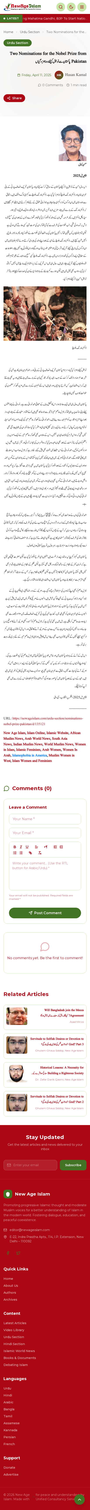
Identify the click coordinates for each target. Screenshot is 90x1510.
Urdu (7, 1388)
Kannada (10, 1430)
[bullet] (21, 852)
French (9, 1444)
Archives (10, 1300)
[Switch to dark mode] (71, 7)
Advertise (11, 1474)
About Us (10, 1286)
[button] (36, 847)
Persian (9, 1437)
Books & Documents (19, 1358)
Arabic (8, 1402)
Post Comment (48, 913)
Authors (9, 1293)
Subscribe (73, 1165)
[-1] (55, 847)
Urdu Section (30, 32)
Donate (9, 1468)
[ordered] (15, 852)
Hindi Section (14, 1344)
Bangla (8, 1409)
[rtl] (46, 847)
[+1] (61, 847)
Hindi (7, 1395)
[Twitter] (18, 1253)
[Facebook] (7, 1253)
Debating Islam (15, 1365)
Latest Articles (14, 1323)
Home (8, 32)
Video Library (13, 1330)
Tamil (7, 1416)
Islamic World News (19, 1351)
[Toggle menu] (82, 7)
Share (17, 98)
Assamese (11, 1423)
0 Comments (52, 85)
